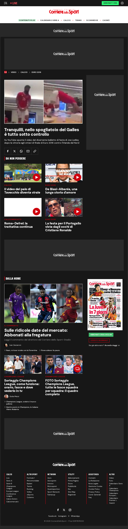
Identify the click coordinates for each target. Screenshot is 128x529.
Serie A (9, 481)
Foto (111, 481)
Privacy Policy (94, 492)
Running (30, 489)
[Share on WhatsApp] (21, 151)
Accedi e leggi (111, 345)
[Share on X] (14, 151)
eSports (30, 495)
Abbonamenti (73, 478)
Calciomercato (13, 219)
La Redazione (93, 481)
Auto (50, 478)
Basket (29, 483)
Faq (90, 497)
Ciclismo (30, 497)
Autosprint (52, 481)
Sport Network (54, 492)
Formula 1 (30, 478)
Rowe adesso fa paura (50, 350)
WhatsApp (75, 516)
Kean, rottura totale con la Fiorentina (21, 350)
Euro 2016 (36, 72)
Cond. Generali (94, 495)
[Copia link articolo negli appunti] (34, 151)
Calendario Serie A (49, 20)
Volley (29, 492)
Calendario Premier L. (113, 499)
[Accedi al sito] (122, 3)
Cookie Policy (94, 489)
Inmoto (51, 483)
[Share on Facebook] (7, 151)
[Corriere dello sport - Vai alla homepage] (64, 12)
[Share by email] (28, 151)
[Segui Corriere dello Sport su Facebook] (58, 509)
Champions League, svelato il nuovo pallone (21, 402)
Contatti (92, 478)
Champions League (14, 376)
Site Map (71, 492)
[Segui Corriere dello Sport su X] (64, 509)
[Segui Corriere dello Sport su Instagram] (70, 509)
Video (13, 72)
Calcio (67, 20)
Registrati (72, 495)
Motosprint (52, 486)
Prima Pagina (73, 481)
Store (70, 483)
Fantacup (51, 495)
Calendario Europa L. (113, 494)
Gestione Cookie (95, 486)
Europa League (12, 491)
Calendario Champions (113, 489)
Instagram (62, 516)
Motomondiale (33, 481)
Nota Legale (93, 483)
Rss (69, 489)
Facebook (52, 516)
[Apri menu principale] (5, 3)
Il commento (11, 326)
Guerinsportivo (54, 489)
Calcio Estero (11, 499)
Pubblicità (72, 486)
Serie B (9, 483)
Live (14, 3)
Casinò (106, 20)
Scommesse (92, 20)
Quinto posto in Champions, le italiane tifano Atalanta (22, 408)
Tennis (78, 20)
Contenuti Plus (27, 20)
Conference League (11, 495)
